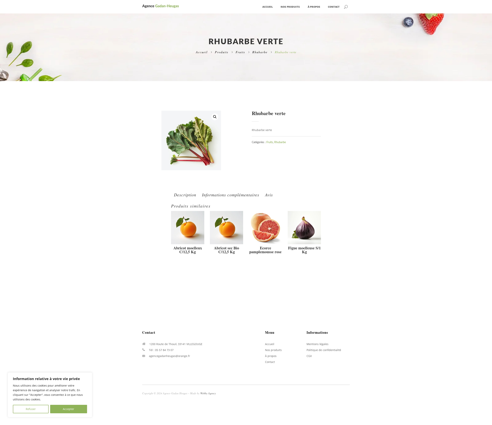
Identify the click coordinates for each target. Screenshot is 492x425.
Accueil (267, 6)
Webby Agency (208, 393)
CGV (309, 356)
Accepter (68, 409)
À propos (314, 6)
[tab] (185, 195)
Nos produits (290, 6)
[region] (50, 394)
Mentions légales (317, 344)
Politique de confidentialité (324, 350)
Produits (221, 52)
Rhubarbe (260, 52)
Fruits (240, 52)
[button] (214, 116)
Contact (334, 6)
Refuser (31, 409)
